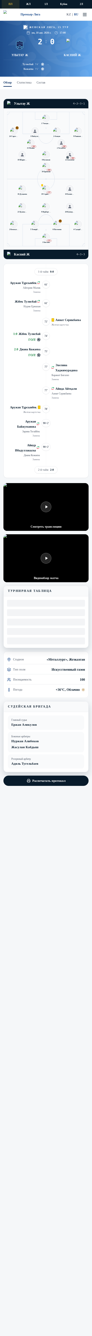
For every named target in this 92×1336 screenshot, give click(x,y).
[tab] (7, 83)
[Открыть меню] (85, 14)
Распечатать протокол (48, 780)
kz (69, 14)
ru (76, 14)
